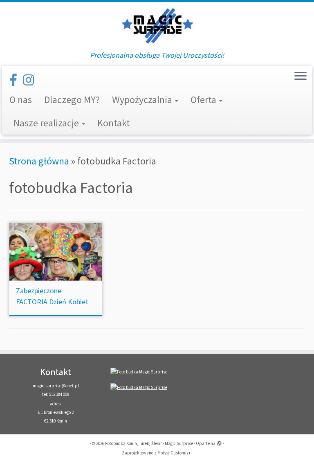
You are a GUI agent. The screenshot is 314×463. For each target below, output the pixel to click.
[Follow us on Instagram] (31, 80)
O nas (20, 99)
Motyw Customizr (174, 453)
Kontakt (113, 123)
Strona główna (39, 161)
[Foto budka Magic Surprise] (138, 371)
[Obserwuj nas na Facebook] (16, 80)
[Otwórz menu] (300, 76)
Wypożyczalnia (143, 99)
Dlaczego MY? (72, 99)
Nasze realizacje (47, 123)
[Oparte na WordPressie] (219, 442)
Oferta (204, 99)
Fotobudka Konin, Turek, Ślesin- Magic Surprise (149, 443)
